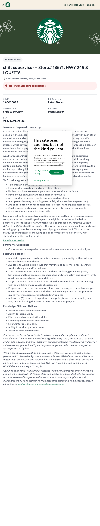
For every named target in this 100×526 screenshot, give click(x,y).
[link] (7, 5)
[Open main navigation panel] (3, 4)
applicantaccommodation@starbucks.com (41, 384)
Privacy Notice (41, 180)
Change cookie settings (41, 172)
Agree (56, 172)
